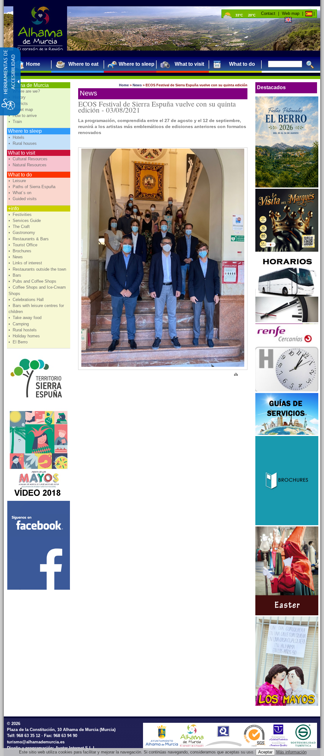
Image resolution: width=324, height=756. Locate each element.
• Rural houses (23, 143)
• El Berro (19, 342)
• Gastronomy (22, 232)
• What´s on (21, 192)
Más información (291, 752)
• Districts (19, 103)
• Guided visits (23, 198)
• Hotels (17, 137)
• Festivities (21, 214)
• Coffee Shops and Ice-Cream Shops (37, 290)
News (137, 85)
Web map (290, 13)
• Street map (21, 109)
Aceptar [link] (265, 752)
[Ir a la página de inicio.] (40, 28)
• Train (16, 121)
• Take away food (26, 317)
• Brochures (21, 251)
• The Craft (20, 226)
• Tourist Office (24, 245)
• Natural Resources (28, 165)
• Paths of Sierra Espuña (33, 186)
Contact (268, 13)
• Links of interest (26, 263)
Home (124, 85)
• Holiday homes (25, 336)
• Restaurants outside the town (38, 269)
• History (18, 97)
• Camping (19, 324)
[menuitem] (30, 64)
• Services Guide (25, 220)
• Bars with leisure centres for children (36, 308)
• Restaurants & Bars (29, 239)
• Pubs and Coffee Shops (33, 281)
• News (16, 257)
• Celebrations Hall (27, 299)
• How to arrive (23, 115)
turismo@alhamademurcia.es (36, 742)
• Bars (15, 275)
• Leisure (18, 180)
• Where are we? (25, 91)
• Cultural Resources (29, 159)
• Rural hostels (23, 330)
